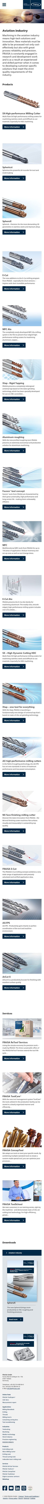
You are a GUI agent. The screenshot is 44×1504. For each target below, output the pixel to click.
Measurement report (9, 1402)
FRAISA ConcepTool (8, 1471)
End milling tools (7, 1449)
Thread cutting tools (9, 1457)
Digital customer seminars (10, 1476)
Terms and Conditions (32, 1496)
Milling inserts (6, 1417)
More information (12, 127)
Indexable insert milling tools (11, 1459)
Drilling (4, 1412)
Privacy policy (13, 1498)
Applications (6, 1407)
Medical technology (8, 1434)
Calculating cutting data (10, 1420)
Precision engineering (9, 1439)
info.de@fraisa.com (13, 1388)
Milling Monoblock (8, 1409)
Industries (5, 1426)
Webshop (5, 1479)
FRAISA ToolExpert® (8, 1397)
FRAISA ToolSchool (8, 1474)
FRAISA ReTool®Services (10, 1466)
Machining (5, 1432)
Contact (21, 1496)
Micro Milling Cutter (8, 1451)
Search (20, 1498)
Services (5, 1464)
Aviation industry (8, 1442)
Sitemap (26, 1498)
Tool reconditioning (8, 1422)
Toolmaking (6, 1429)
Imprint (5, 1498)
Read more (13, 1319)
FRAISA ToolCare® (8, 1469)
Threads (5, 1414)
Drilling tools (6, 1454)
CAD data (5, 1400)
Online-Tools (6, 1394)
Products (5, 1446)
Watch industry (7, 1437)
